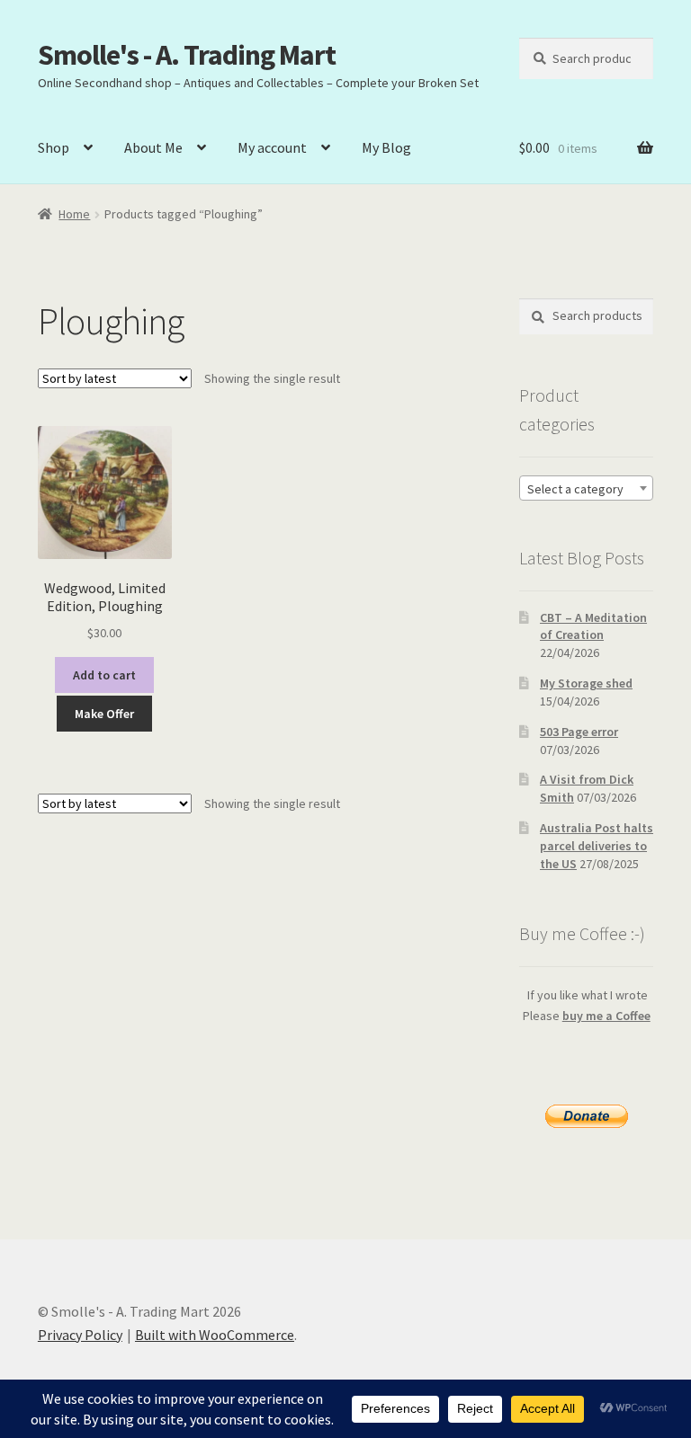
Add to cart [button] (104, 675)
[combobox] (586, 488)
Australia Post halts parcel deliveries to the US (596, 846)
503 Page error (579, 731)
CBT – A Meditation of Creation (593, 626)
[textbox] (586, 489)
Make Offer (104, 714)
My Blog (386, 147)
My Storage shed (586, 683)
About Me (153, 147)
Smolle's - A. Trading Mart (187, 55)
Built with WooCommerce (214, 1335)
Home (74, 214)
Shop (53, 147)
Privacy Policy (80, 1335)
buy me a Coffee (606, 1015)
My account (272, 147)
